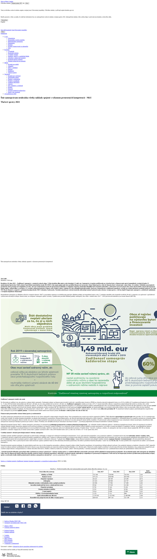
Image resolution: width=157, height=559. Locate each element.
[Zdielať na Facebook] (22, 506)
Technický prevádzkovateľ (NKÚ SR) (15, 523)
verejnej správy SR (17, 3)
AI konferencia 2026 (10, 94)
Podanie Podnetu (9, 530)
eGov (27, 3)
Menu (2, 31)
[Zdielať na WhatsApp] (35, 506)
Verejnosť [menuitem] (7, 74)
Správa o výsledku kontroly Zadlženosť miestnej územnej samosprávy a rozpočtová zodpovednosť (29, 461)
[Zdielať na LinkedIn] (28, 506)
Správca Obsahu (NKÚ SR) (12, 521)
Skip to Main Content (7, 1)
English (3, 22)
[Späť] (78, 260)
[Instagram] (22, 27)
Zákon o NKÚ (8, 526)
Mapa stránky (8, 538)
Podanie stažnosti (9, 532)
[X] (3, 27)
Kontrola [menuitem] (6, 49)
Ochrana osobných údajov (11, 527)
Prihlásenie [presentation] (4, 33)
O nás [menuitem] (6, 36)
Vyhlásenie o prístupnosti (11, 543)
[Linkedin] (17, 27)
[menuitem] (11, 38)
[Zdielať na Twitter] (16, 506)
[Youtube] (12, 27)
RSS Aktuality (8, 540)
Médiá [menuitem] (6, 63)
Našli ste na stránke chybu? (12, 512)
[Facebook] (8, 27)
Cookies (6, 535)
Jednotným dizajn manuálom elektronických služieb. (28, 546)
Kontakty (7, 537)
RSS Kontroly (8, 542)
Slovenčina (4, 20)
